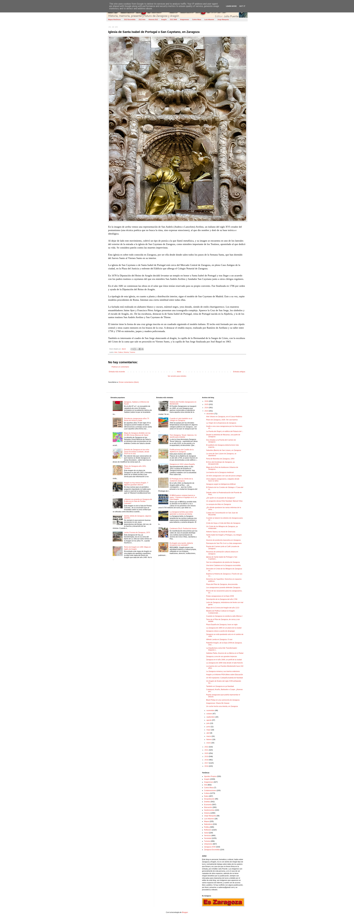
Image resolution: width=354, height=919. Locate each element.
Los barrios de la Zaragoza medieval (220, 472)
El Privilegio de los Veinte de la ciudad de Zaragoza (181, 480)
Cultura (120, 352)
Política (207, 827)
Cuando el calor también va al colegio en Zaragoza (181, 419)
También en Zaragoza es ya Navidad (220, 686)
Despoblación (209, 799)
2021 (207, 750)
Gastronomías (209, 810)
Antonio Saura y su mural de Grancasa (220, 532)
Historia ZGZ (153, 19)
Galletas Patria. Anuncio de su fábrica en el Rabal (224, 653)
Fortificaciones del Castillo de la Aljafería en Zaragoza (182, 451)
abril (208, 733)
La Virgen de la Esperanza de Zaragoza (221, 423)
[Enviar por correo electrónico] (132, 349)
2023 (207, 411)
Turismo (132, 352)
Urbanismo (208, 844)
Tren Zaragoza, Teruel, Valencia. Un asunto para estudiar (183, 436)
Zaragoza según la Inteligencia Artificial (221, 484)
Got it (242, 6)
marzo (209, 736)
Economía (208, 805)
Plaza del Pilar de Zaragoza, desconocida (222, 584)
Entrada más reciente (117, 372)
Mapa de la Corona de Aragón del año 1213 (222, 608)
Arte (115, 352)
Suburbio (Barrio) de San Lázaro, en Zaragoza (223, 450)
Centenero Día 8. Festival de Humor (183, 528)
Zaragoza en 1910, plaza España (182, 464)
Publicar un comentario (120, 367)
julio (208, 723)
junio (208, 727)
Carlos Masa (196, 19)
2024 (207, 408)
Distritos (207, 802)
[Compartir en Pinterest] (142, 349)
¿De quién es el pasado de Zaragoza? (220, 498)
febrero (209, 739)
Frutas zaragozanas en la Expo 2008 (220, 596)
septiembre (210, 717)
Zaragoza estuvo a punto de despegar (220, 631)
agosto (209, 720)
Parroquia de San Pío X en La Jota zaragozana (224, 543)
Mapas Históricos (114, 19)
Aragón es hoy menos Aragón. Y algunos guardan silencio (136, 484)
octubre (209, 714)
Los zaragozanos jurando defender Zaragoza (223, 587)
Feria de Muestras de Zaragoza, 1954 (220, 459)
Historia (126, 352)
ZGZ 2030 (173, 19)
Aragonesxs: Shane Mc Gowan (217, 703)
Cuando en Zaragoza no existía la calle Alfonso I (224, 616)
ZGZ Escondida (129, 19)
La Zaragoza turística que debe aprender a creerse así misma (181, 513)
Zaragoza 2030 (210, 847)
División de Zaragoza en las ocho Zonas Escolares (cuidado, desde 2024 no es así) (136, 452)
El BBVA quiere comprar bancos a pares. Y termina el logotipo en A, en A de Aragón (183, 497)
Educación (208, 807)
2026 (207, 401)
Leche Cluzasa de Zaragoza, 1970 (137, 532)
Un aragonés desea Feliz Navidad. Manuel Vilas (224, 501)
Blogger (185, 912)
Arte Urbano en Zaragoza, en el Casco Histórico (224, 417)
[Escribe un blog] (134, 349)
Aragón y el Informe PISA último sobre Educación (224, 675)
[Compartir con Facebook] (139, 349)
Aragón (164, 19)
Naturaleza (208, 824)
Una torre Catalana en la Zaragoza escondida (223, 565)
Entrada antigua (239, 372)
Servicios (207, 836)
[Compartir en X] (137, 349)
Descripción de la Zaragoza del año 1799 (221, 599)
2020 (207, 753)
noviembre (210, 710)
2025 (207, 404)
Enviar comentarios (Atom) (129, 382)
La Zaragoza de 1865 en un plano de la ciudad (223, 628)
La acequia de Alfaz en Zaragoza (218, 504)
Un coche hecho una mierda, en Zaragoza (222, 706)
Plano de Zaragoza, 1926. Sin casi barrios (222, 420)
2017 (207, 763)
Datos (206, 796)
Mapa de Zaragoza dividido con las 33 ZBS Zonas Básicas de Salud (137, 434)
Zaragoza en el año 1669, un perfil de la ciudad (224, 660)
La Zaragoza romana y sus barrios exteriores (223, 671)
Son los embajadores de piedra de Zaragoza (223, 562)
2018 (207, 760)
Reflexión (207, 830)
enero (208, 743)
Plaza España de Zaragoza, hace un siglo (222, 625)
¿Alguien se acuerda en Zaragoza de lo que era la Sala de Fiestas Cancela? (138, 501)
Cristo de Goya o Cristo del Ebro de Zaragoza (223, 523)
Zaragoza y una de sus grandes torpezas (221, 656)
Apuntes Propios (210, 776)
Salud (206, 833)
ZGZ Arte (142, 19)
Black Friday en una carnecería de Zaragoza (223, 700)
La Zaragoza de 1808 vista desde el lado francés (224, 663)
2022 (207, 747)
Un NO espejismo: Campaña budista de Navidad (224, 678)
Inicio (179, 372)
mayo (208, 730)
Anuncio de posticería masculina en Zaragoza (223, 540)
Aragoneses (184, 19)
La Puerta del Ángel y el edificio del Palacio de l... (224, 431)
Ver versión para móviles (177, 376)
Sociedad (207, 838)
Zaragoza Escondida (212, 850)
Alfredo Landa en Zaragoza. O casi (219, 639)
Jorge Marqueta (223, 19)
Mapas (206, 821)
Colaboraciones (210, 790)
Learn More (231, 6)
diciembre (210, 414)
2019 (207, 756)
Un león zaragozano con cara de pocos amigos (224, 476)
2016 (207, 766)
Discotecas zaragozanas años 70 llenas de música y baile (136, 419)
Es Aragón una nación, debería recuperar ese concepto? (181, 544)
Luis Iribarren (209, 19)
